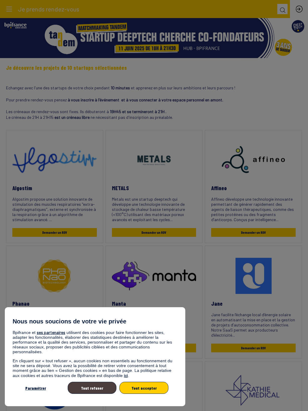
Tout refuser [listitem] (92, 388)
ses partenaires (51, 332)
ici (126, 375)
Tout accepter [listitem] (144, 388)
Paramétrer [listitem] (35, 388)
